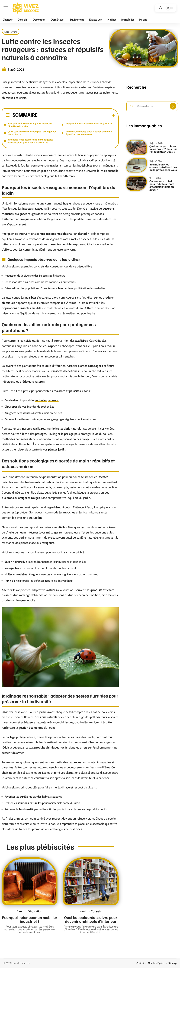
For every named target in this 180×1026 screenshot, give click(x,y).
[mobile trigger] (6, 8)
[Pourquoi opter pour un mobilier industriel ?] (30, 881)
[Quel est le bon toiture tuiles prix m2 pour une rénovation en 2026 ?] (136, 147)
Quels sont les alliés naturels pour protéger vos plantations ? (32, 133)
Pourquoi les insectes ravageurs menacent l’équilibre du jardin (30, 125)
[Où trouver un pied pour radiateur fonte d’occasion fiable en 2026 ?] (136, 183)
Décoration (35, 911)
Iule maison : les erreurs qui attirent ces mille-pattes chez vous (163, 167)
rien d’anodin (80, 233)
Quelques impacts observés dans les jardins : (88, 123)
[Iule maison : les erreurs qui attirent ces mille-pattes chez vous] (136, 165)
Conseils (96, 911)
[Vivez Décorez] (25, 8)
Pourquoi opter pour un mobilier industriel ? (29, 919)
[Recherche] (160, 8)
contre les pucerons (47, 400)
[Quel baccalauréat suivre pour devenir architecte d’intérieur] (91, 881)
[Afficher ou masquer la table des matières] (76, 115)
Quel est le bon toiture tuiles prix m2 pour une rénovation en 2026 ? (163, 149)
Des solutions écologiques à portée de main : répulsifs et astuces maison (88, 133)
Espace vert (10, 31)
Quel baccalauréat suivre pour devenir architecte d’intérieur (90, 919)
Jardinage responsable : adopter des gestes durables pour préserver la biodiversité (30, 141)
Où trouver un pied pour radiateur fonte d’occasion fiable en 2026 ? (161, 185)
